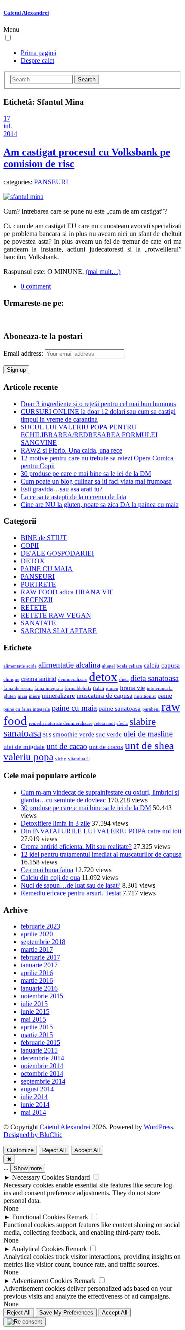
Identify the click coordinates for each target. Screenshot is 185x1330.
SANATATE (38, 623)
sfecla (122, 723)
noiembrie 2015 (42, 996)
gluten (112, 688)
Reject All (54, 1150)
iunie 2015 (35, 1011)
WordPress (158, 1127)
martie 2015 (37, 1034)
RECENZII (36, 599)
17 (6, 118)
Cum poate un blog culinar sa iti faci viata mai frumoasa (96, 481)
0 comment (36, 286)
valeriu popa (28, 757)
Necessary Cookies (38, 1177)
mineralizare (58, 695)
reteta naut (104, 723)
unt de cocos (106, 746)
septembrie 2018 (43, 941)
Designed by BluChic (32, 1134)
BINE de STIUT (44, 537)
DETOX (33, 561)
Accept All (87, 1150)
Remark (77, 1217)
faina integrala (48, 688)
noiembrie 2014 (42, 1065)
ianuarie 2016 (39, 988)
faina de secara (18, 688)
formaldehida (78, 688)
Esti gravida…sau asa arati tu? (61, 489)
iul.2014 (10, 129)
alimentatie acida (20, 666)
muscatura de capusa (105, 695)
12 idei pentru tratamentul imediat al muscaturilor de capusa (101, 854)
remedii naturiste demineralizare (60, 723)
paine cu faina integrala (26, 709)
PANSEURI (51, 182)
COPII (30, 545)
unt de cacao (66, 746)
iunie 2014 (35, 1104)
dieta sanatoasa (154, 678)
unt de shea (149, 745)
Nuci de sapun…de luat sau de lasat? (70, 885)
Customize (20, 1150)
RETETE (34, 607)
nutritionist (145, 696)
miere (34, 696)
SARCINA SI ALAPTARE (59, 630)
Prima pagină (38, 52)
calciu (152, 665)
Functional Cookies (38, 1217)
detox (103, 677)
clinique (11, 679)
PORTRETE (38, 584)
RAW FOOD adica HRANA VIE (67, 592)
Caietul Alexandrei (26, 12)
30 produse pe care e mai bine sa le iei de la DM (86, 473)
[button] (8, 37)
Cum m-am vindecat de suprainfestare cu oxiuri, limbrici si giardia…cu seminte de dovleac (100, 796)
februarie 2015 (40, 1042)
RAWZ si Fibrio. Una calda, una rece (71, 450)
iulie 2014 (34, 1096)
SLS (47, 735)
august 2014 (37, 1089)
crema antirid (38, 678)
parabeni (151, 709)
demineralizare (72, 679)
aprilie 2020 (37, 934)
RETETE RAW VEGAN (56, 615)
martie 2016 (37, 980)
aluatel (108, 666)
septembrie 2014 (43, 1081)
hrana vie (132, 687)
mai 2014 (33, 1112)
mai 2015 (33, 1019)
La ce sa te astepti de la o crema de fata (73, 496)
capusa (170, 665)
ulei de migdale (24, 746)
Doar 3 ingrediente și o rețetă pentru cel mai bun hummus (98, 403)
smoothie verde (73, 734)
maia (22, 696)
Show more (28, 1168)
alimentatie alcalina (69, 664)
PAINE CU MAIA (47, 568)
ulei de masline (148, 733)
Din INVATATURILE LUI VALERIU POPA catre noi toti (101, 831)
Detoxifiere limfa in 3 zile (55, 823)
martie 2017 (37, 949)
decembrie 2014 (42, 1058)
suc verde (109, 734)
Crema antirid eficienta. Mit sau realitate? (76, 846)
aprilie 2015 (37, 1027)
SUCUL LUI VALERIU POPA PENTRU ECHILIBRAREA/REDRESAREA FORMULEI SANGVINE (89, 434)
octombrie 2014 (42, 1073)
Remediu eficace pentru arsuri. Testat (71, 893)
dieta (124, 679)
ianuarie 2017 (39, 965)
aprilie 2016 (37, 972)
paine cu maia (74, 707)
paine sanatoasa (120, 708)
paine (164, 695)
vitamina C (78, 758)
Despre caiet (37, 60)
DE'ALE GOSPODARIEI (57, 553)
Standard (78, 1177)
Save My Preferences (66, 1312)
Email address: (24, 353)
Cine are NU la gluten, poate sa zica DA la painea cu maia (100, 504)
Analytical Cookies (38, 1248)
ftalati (98, 688)
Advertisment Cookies (42, 1280)
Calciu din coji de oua (50, 877)
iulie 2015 (34, 1003)
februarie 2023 (40, 926)
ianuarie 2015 (39, 1050)
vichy (60, 758)
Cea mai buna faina (47, 869)
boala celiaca (129, 666)
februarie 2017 (40, 957)
